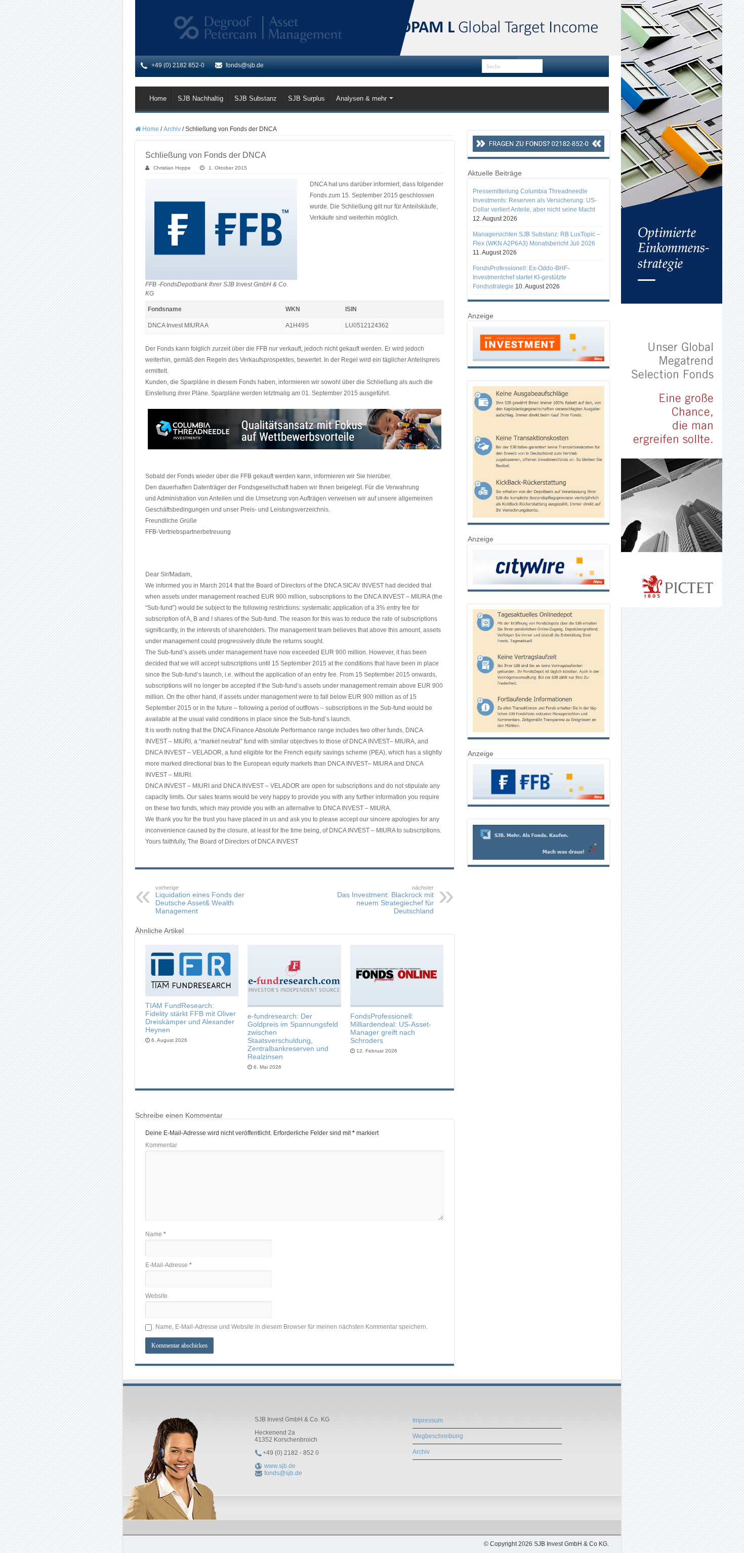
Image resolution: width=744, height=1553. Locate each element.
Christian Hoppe (172, 168)
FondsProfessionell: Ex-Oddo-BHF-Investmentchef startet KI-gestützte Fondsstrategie (521, 277)
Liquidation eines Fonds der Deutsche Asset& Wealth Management (199, 900)
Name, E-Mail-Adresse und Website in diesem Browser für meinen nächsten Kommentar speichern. (291, 1326)
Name (155, 1234)
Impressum (427, 1420)
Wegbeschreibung (437, 1436)
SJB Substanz (255, 98)
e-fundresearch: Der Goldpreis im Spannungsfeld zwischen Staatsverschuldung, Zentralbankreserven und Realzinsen (292, 1036)
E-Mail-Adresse (168, 1265)
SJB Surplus (306, 98)
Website (156, 1295)
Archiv (172, 129)
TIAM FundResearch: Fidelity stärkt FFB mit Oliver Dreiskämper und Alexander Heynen (190, 1017)
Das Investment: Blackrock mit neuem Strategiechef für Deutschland (385, 900)
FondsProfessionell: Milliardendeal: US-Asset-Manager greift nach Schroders (390, 1028)
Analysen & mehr (361, 98)
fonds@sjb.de (283, 1473)
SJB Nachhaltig (200, 98)
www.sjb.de (280, 1466)
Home (158, 98)
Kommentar (161, 1145)
